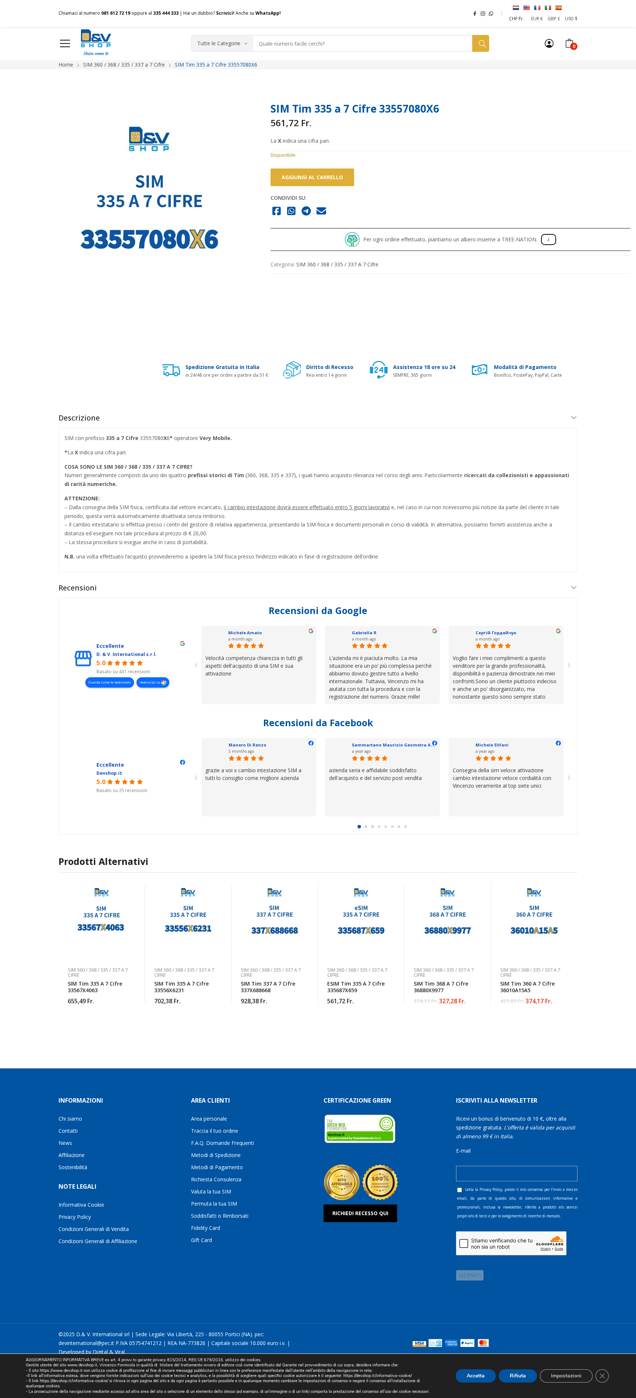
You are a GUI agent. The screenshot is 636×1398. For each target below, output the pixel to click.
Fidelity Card (205, 1227)
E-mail (463, 1150)
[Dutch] (515, 8)
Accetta (476, 1375)
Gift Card (201, 1239)
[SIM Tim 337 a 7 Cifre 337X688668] (274, 921)
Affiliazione (72, 1155)
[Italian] (547, 8)
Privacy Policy (75, 1216)
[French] (537, 8)
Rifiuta (518, 1375)
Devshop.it (109, 773)
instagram (483, 13)
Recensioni (78, 588)
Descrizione (79, 418)
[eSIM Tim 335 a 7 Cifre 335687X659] (361, 921)
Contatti (68, 1130)
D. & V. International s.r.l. (126, 654)
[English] (526, 8)
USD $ (571, 18)
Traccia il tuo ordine (214, 1130)
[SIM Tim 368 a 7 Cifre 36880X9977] (447, 921)
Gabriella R (364, 632)
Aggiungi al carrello (312, 177)
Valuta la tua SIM (211, 1191)
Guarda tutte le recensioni (109, 682)
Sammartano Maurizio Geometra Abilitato (399, 745)
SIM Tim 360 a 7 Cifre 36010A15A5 (527, 987)
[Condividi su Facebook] (277, 211)
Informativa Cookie (81, 1204)
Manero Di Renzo (247, 745)
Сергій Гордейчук (496, 632)
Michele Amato (245, 632)
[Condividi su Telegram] (306, 211)
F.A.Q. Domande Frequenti (222, 1142)
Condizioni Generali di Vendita (94, 1228)
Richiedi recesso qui (360, 1213)
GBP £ (554, 18)
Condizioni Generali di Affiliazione (98, 1241)
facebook (474, 13)
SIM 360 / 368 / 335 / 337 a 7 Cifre (337, 264)
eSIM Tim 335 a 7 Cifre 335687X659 (356, 987)
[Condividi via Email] (321, 211)
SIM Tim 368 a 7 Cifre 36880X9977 (441, 987)
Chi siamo (70, 1118)
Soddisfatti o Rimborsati (219, 1215)
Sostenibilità (73, 1167)
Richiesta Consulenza (216, 1179)
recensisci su (150, 682)
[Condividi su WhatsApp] (292, 211)
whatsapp (491, 13)
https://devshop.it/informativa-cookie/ (377, 1376)
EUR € (537, 18)
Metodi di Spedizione (216, 1155)
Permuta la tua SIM (214, 1203)
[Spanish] (558, 8)
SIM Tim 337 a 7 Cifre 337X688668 (268, 987)
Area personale (209, 1118)
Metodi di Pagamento (217, 1167)
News (65, 1142)
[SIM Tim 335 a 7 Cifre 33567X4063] (101, 921)
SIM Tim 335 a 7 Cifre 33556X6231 (181, 987)
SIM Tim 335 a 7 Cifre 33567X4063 (95, 987)
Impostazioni (566, 1375)
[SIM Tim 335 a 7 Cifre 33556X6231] (188, 921)
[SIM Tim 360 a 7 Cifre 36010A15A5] (534, 921)
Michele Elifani (492, 745)
